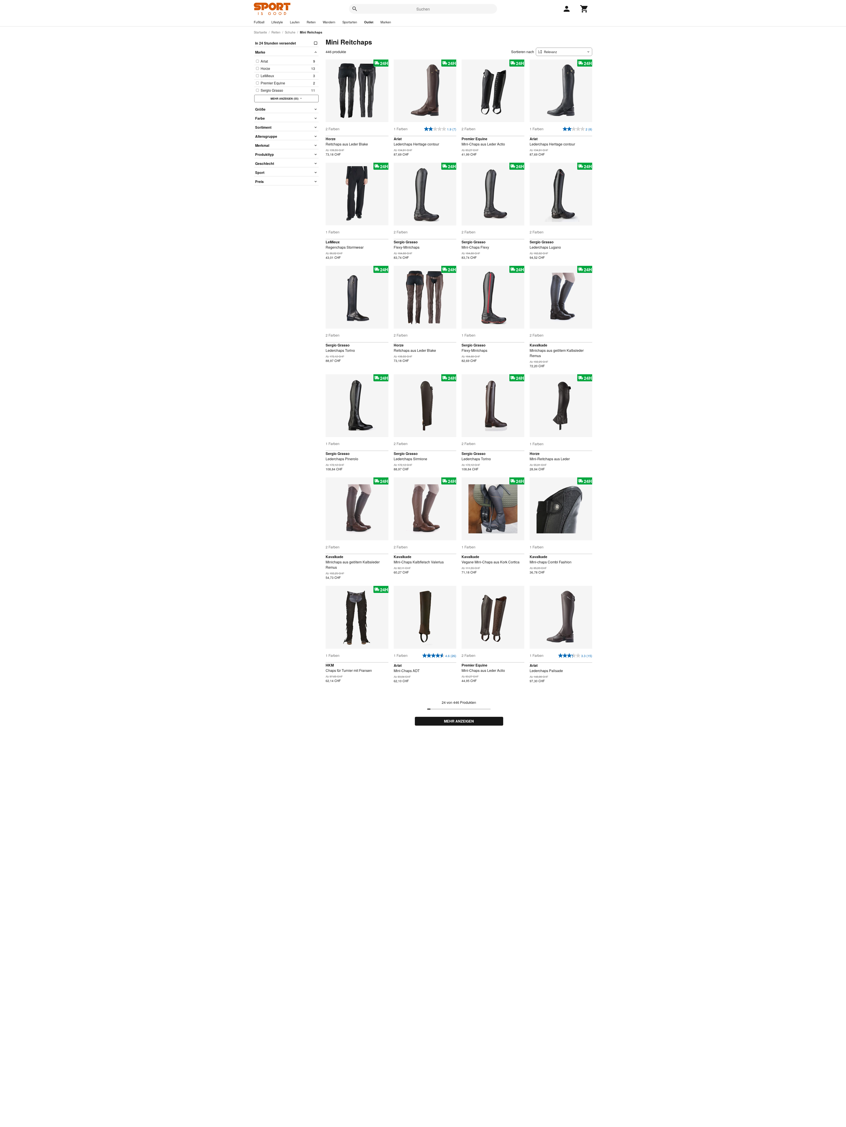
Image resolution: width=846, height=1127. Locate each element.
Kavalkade (538, 345)
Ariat (398, 138)
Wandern (329, 22)
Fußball (259, 22)
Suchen (423, 9)
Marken (385, 22)
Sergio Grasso (406, 241)
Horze (331, 138)
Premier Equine (474, 138)
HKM (330, 665)
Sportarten (349, 22)
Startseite (260, 32)
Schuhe (290, 32)
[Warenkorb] (584, 8)
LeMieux (333, 241)
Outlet (368, 22)
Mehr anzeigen (459, 721)
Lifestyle (277, 22)
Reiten (311, 22)
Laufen (295, 22)
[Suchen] (355, 9)
